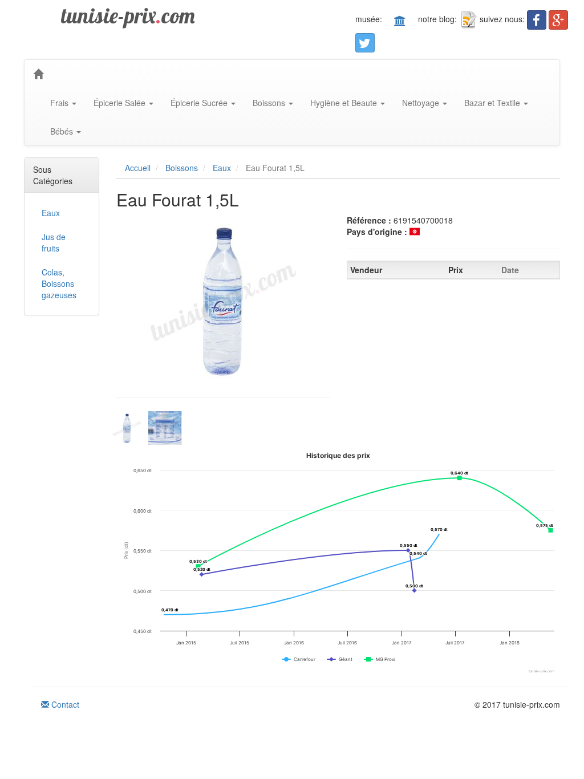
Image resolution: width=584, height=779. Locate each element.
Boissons (270, 102)
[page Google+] (558, 20)
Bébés (62, 131)
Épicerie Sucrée (200, 102)
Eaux (51, 212)
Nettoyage (421, 102)
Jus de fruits (54, 242)
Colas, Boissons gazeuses (59, 283)
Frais (60, 102)
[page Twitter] (365, 42)
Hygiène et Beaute (344, 102)
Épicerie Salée (121, 102)
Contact (64, 704)
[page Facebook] (536, 20)
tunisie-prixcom (128, 15)
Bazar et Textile (493, 102)
